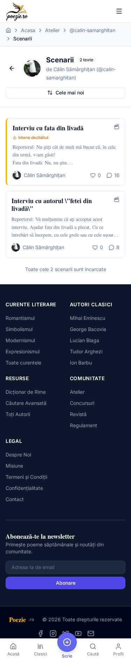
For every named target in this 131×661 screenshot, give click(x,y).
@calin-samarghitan (92, 30)
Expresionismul (22, 351)
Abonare (65, 583)
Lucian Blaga (84, 340)
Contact (15, 499)
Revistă (78, 414)
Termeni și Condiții (26, 477)
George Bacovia (88, 329)
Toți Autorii (18, 414)
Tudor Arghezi (86, 351)
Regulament (83, 425)
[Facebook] (40, 633)
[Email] (90, 633)
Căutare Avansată (26, 403)
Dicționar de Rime (26, 392)
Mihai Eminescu (87, 318)
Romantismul (20, 318)
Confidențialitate (24, 488)
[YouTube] (78, 633)
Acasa (28, 30)
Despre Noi (18, 455)
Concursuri (82, 403)
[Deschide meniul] (119, 11)
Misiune (14, 466)
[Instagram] (53, 633)
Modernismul (20, 340)
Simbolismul (19, 329)
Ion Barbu (81, 363)
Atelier (52, 30)
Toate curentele (23, 363)
